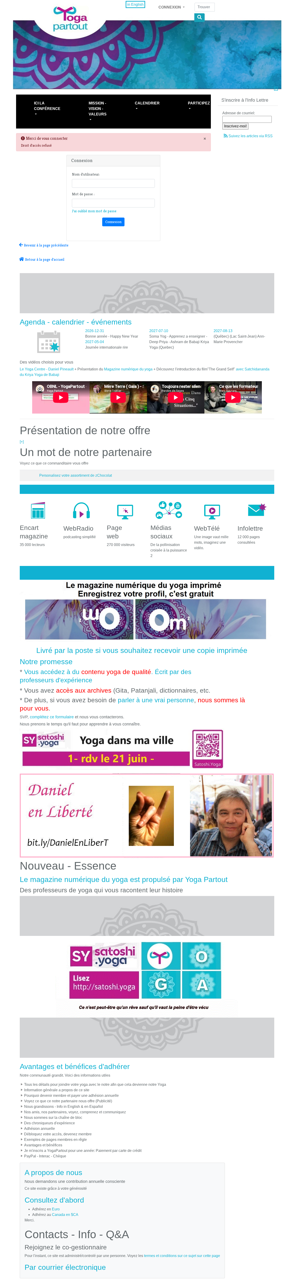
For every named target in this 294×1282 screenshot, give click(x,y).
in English (135, 4)
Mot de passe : (83, 194)
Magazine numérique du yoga (128, 369)
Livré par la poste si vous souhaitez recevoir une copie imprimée (141, 650)
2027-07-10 (158, 331)
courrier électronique (72, 1267)
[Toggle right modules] (276, 89)
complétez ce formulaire (52, 717)
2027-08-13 (223, 331)
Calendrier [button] (147, 103)
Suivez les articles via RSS (251, 136)
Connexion (170, 7)
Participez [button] (199, 103)
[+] (22, 442)
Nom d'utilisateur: (86, 174)
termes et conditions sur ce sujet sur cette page (182, 1256)
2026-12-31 (94, 331)
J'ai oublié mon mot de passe (94, 211)
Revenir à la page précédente (45, 245)
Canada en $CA (65, 1215)
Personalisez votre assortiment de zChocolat (75, 475)
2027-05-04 (94, 342)
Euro (56, 1209)
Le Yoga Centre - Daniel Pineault (47, 369)
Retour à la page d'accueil (44, 259)
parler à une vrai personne (156, 700)
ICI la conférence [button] (47, 106)
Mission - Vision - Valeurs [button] (98, 108)
